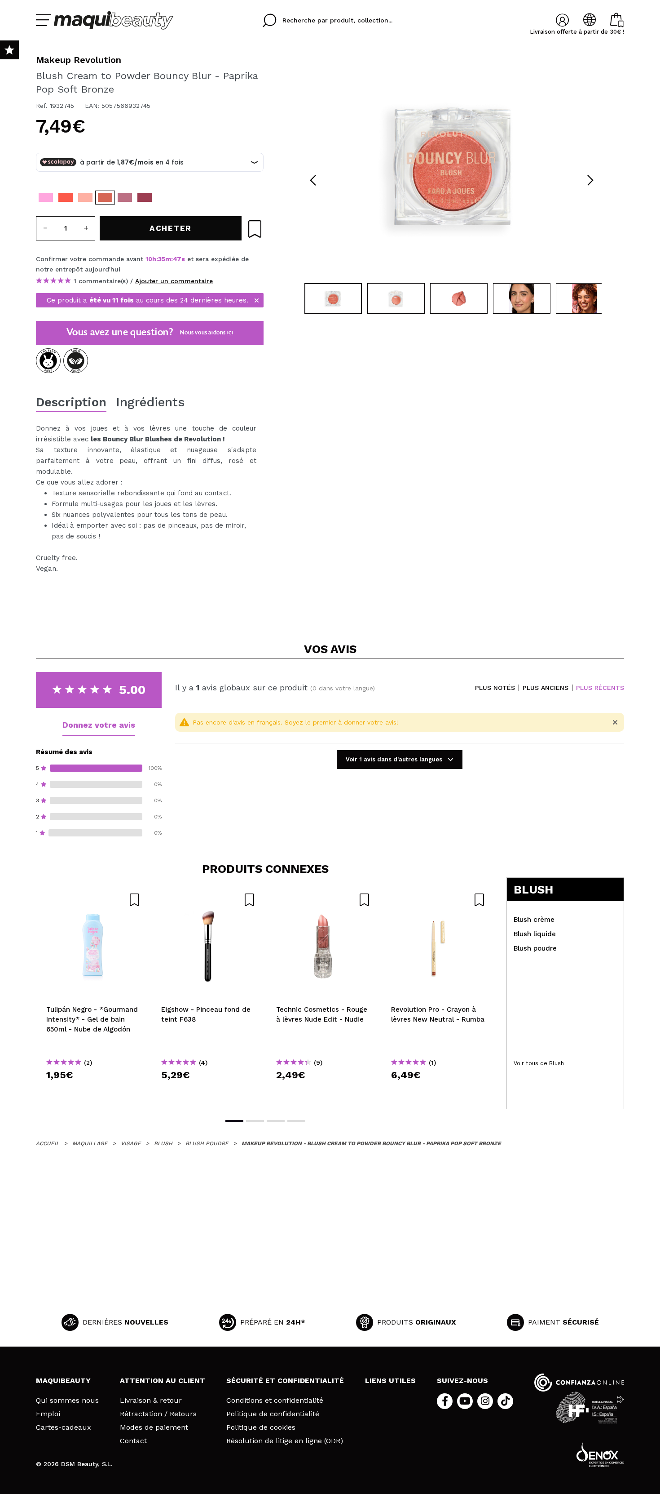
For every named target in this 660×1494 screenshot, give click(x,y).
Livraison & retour (151, 1400)
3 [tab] (276, 1121)
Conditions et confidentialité (274, 1400)
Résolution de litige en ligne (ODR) (284, 1441)
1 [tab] (234, 1121)
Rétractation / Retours (158, 1414)
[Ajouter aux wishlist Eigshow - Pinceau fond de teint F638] (208, 900)
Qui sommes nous (67, 1400)
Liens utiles (390, 1380)
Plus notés (495, 688)
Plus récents (600, 688)
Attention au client (162, 1380)
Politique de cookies (260, 1427)
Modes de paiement (154, 1427)
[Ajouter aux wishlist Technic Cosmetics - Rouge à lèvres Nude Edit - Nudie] (323, 900)
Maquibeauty (63, 1380)
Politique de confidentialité (272, 1414)
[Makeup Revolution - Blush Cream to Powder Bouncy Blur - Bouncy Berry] (144, 197)
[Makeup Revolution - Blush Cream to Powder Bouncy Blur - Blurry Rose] (125, 197)
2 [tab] (255, 1121)
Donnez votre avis (98, 724)
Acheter (93, 1091)
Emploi (48, 1414)
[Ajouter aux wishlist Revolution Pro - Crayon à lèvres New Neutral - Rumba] (438, 900)
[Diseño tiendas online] (600, 1454)
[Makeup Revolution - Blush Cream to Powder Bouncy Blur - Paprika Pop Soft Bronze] (105, 197)
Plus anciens (545, 688)
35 (161, 258)
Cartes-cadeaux (63, 1427)
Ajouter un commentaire (174, 281)
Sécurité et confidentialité (285, 1380)
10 (148, 258)
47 (177, 258)
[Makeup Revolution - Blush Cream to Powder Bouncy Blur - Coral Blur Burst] (65, 197)
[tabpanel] (452, 166)
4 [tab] (296, 1121)
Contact (133, 1441)
